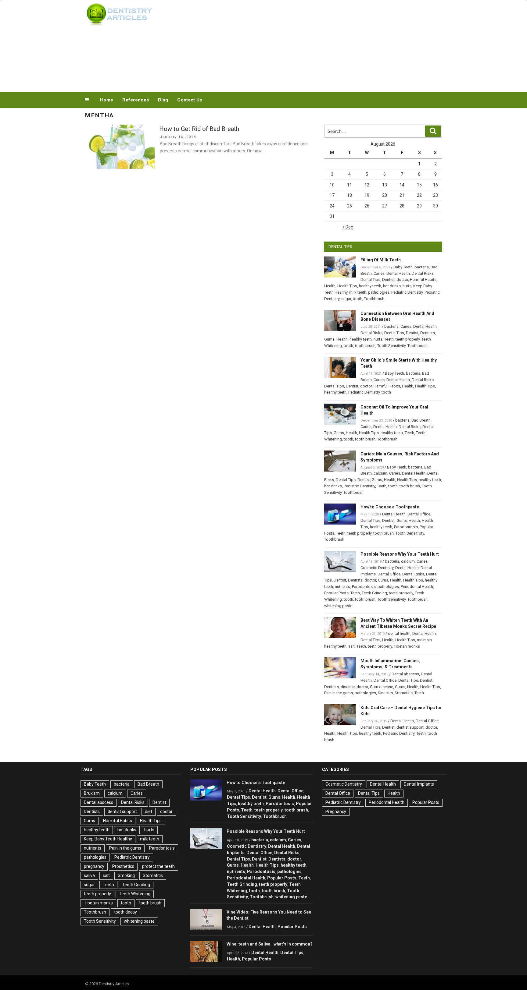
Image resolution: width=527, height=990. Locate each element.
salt (351, 646)
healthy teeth (370, 286)
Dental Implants (419, 784)
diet (148, 811)
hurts (407, 286)
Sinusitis (385, 693)
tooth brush (365, 345)
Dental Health (398, 273)
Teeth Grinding (374, 593)
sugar (346, 298)
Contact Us (189, 100)
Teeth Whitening (134, 893)
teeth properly (408, 339)
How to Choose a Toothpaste (389, 506)
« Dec (347, 227)
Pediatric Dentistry (407, 292)
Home (106, 100)
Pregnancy (335, 811)
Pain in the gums (338, 693)
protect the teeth (158, 866)
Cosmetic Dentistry (376, 567)
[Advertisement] (325, 45)
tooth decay (125, 912)
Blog (163, 100)
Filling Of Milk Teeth (380, 259)
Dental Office (418, 514)
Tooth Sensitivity (391, 345)
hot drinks (392, 286)
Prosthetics (123, 866)
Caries (379, 273)
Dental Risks (423, 273)
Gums (329, 339)
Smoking (126, 875)
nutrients (342, 586)
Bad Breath (421, 420)
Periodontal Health (417, 586)
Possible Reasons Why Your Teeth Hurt (399, 554)
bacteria (421, 267)
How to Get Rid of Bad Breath (199, 129)
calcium (380, 473)
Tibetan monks (407, 646)
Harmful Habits (423, 279)
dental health (399, 633)
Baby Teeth (403, 267)
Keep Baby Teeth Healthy (108, 838)
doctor (402, 279)
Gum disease (381, 686)
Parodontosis (406, 527)
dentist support (410, 727)
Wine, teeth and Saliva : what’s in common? (270, 944)
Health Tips (347, 286)
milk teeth (357, 292)
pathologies (378, 292)
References (135, 100)
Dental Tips (370, 279)
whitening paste (338, 605)
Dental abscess (405, 674)
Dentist (388, 279)
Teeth (389, 339)
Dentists (427, 333)
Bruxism (92, 793)
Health (329, 286)
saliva (89, 875)
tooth (357, 298)
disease (348, 686)
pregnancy (94, 866)
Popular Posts (336, 593)
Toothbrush (374, 298)
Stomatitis (404, 693)
